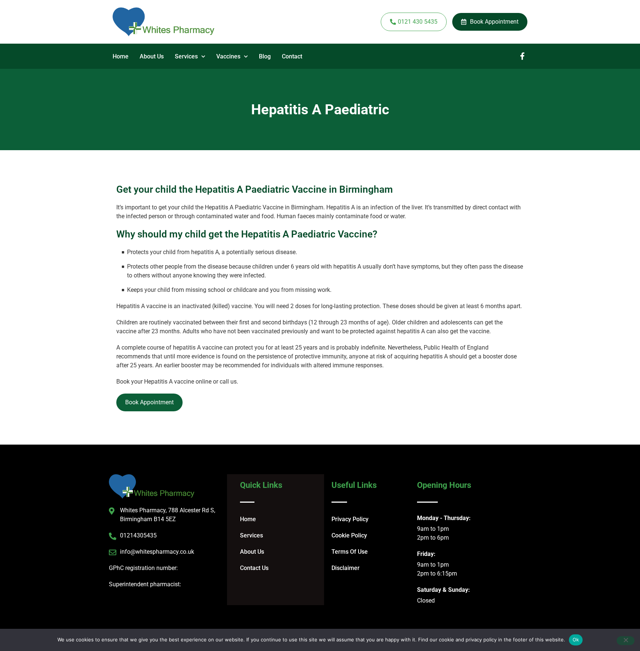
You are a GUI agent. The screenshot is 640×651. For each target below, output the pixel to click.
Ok (576, 639)
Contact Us (254, 567)
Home (121, 56)
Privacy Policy (350, 519)
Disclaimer (345, 567)
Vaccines (228, 56)
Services (186, 56)
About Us (152, 56)
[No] (625, 640)
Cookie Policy (349, 535)
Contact (292, 56)
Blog (265, 56)
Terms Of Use (349, 551)
